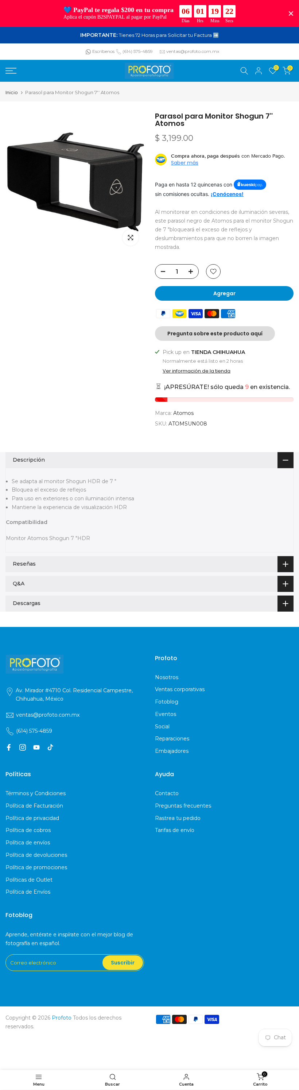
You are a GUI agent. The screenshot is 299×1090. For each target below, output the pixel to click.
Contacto (167, 793)
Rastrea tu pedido (178, 818)
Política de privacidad (32, 818)
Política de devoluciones (36, 855)
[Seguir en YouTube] (36, 747)
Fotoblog (166, 701)
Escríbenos (103, 51)
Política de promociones (36, 867)
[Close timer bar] (291, 13)
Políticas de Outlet (29, 880)
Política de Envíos (27, 892)
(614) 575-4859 (138, 51)
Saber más (184, 162)
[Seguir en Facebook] (8, 747)
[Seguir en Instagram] (22, 747)
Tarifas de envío (174, 830)
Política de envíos (27, 842)
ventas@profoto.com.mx (192, 51)
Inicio (11, 92)
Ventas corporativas (180, 689)
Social (162, 726)
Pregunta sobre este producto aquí (215, 333)
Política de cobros (28, 830)
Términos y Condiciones (35, 793)
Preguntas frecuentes (183, 805)
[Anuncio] (149, 35)
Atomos (183, 413)
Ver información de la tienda (196, 371)
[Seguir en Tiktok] (50, 747)
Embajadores (172, 751)
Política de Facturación (34, 805)
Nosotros (166, 677)
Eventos (165, 714)
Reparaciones (172, 738)
